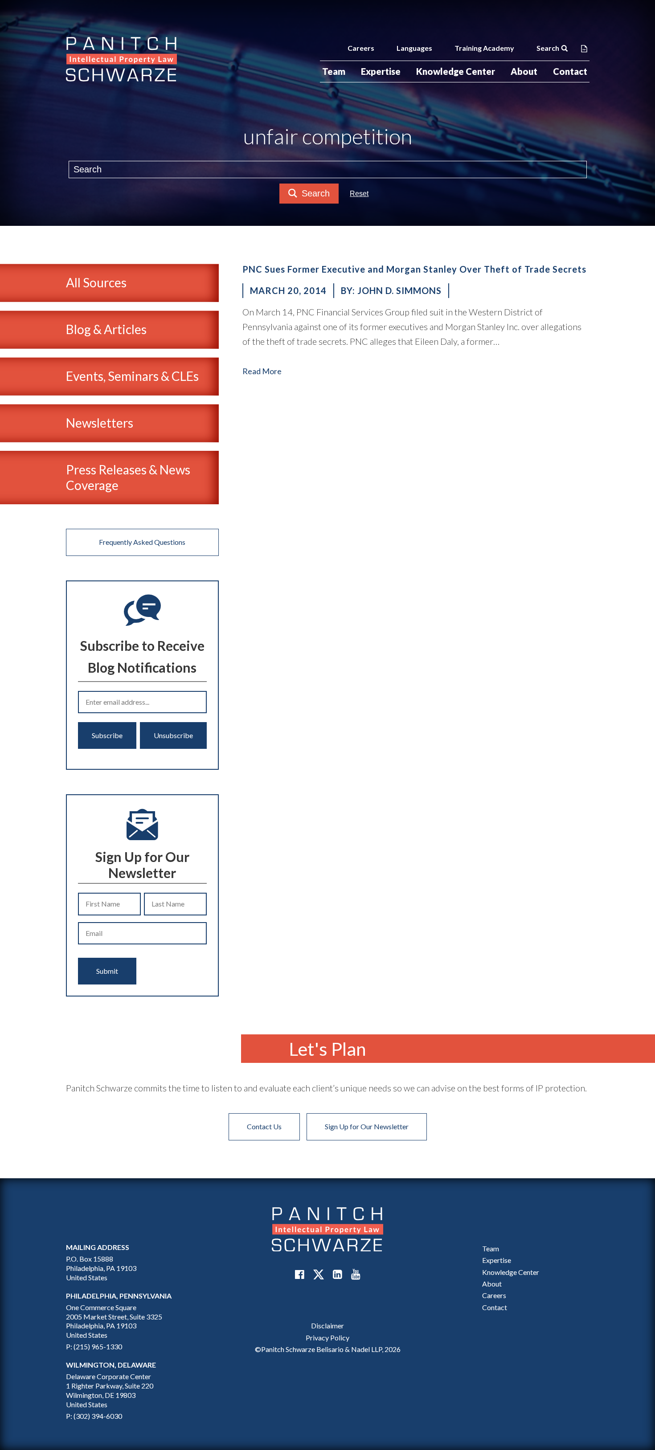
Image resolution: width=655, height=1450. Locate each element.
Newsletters (99, 422)
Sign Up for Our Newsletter (367, 1126)
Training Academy (484, 48)
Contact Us (264, 1126)
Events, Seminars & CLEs (132, 376)
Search (547, 48)
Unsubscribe (173, 735)
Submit (107, 971)
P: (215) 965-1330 (94, 1346)
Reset (359, 193)
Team (333, 71)
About (524, 71)
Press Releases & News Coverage (128, 477)
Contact (570, 71)
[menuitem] (334, 71)
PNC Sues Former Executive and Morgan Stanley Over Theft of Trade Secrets (414, 269)
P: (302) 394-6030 (94, 1416)
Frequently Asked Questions (142, 542)
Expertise (381, 71)
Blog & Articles (106, 329)
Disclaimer (327, 1325)
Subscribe (107, 735)
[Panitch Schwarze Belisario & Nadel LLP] (121, 59)
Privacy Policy (327, 1337)
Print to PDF (584, 48)
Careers (361, 48)
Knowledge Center (455, 71)
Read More (262, 371)
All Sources (96, 282)
